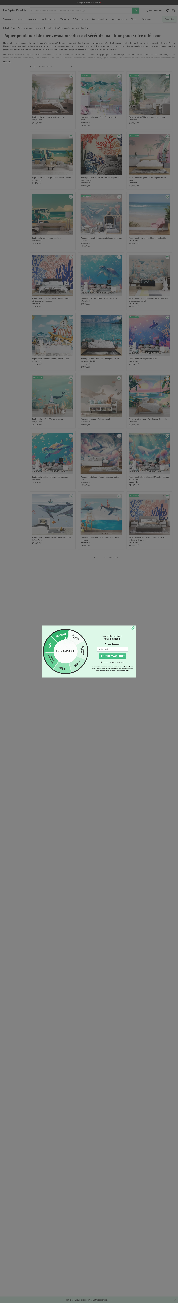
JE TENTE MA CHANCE (112, 656)
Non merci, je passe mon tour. (112, 662)
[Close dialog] (133, 628)
